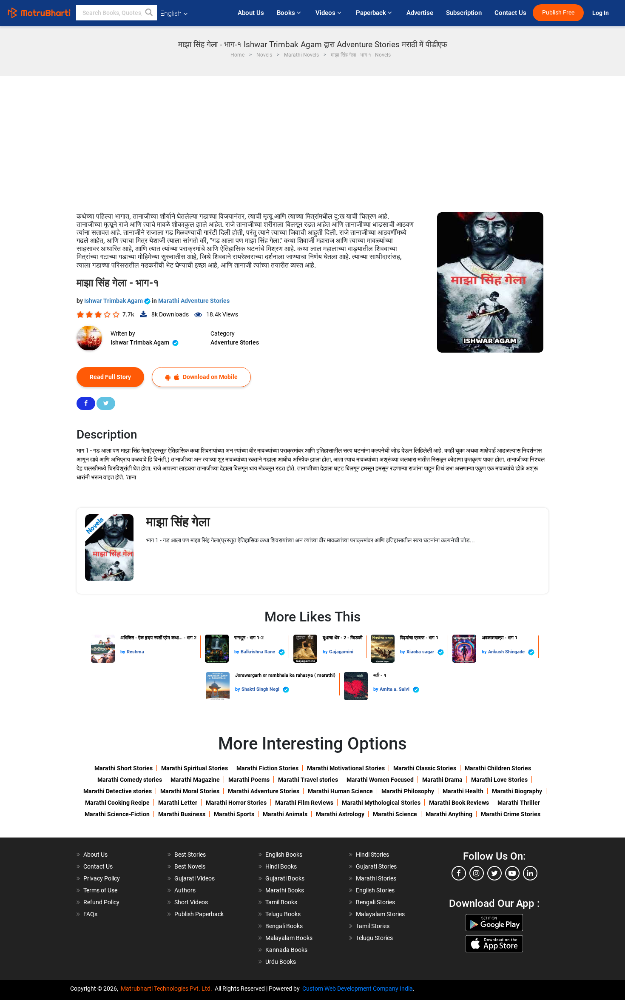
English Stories (375, 890)
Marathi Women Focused (380, 779)
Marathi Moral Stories (189, 791)
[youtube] (512, 873)
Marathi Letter (177, 802)
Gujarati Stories (376, 866)
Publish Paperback (199, 914)
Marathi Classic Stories (424, 768)
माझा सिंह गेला (178, 521)
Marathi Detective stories (117, 791)
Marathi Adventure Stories (194, 300)
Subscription (464, 12)
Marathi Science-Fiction (117, 814)
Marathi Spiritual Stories (194, 768)
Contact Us (510, 12)
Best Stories (190, 854)
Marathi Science (395, 814)
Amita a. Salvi (395, 689)
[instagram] (476, 873)
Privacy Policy (101, 878)
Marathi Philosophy (407, 791)
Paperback (372, 12)
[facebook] (459, 873)
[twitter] (494, 873)
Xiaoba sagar (420, 652)
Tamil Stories (372, 926)
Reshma (135, 652)
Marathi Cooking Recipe (117, 802)
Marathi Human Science (340, 791)
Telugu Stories (374, 937)
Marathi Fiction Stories (267, 768)
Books (287, 12)
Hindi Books (281, 866)
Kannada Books (286, 949)
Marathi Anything (449, 814)
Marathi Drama (442, 779)
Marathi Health (463, 791)
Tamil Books (281, 902)
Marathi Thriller (518, 802)
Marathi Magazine (195, 779)
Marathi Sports (234, 814)
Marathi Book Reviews (459, 802)
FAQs (90, 914)
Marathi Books (284, 890)
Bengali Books (284, 926)
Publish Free (558, 12)
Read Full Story (110, 376)
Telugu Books (283, 914)
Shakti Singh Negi (261, 689)
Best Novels (189, 866)
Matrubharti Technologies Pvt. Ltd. (168, 988)
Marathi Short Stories (123, 768)
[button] (149, 12)
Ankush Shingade (507, 652)
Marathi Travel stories (308, 779)
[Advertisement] (312, 139)
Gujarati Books (284, 878)
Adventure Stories (234, 342)
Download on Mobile (210, 376)
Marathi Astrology (340, 814)
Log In (601, 13)
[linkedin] (530, 873)
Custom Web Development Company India (357, 988)
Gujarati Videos (194, 878)
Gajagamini (341, 652)
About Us (251, 12)
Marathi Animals (285, 814)
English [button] (171, 13)
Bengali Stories (375, 902)
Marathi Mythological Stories (381, 802)
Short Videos (191, 902)
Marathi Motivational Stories (346, 768)
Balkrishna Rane (258, 652)
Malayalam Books (288, 937)
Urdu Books (280, 961)
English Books (283, 854)
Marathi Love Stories (499, 779)
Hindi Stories (372, 854)
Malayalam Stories (380, 914)
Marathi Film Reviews (304, 802)
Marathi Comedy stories (129, 779)
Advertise (419, 12)
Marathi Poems (249, 779)
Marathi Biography (517, 791)
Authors (185, 890)
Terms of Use (100, 890)
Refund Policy (101, 902)
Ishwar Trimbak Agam (114, 300)
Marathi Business (181, 814)
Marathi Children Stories (498, 768)
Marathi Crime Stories (510, 814)
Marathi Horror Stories (236, 802)
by (123, 652)
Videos (326, 12)
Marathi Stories (376, 878)
